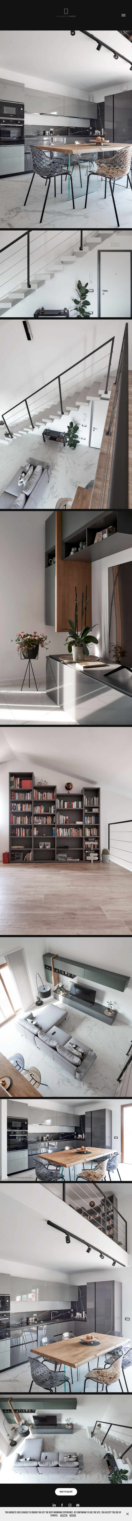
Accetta (63, 1515)
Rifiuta (73, 1515)
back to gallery (66, 1492)
